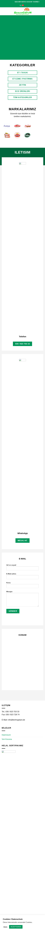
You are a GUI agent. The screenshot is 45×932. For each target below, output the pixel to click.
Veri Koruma (7, 739)
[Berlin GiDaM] (22, 11)
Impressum (6, 735)
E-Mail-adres (11, 574)
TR (20, 5)
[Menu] (3, 11)
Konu (8, 583)
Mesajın (9, 591)
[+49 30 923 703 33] (10, 2)
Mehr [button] (5, 927)
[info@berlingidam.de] (6, 2)
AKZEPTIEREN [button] (15, 927)
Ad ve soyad (11, 565)
